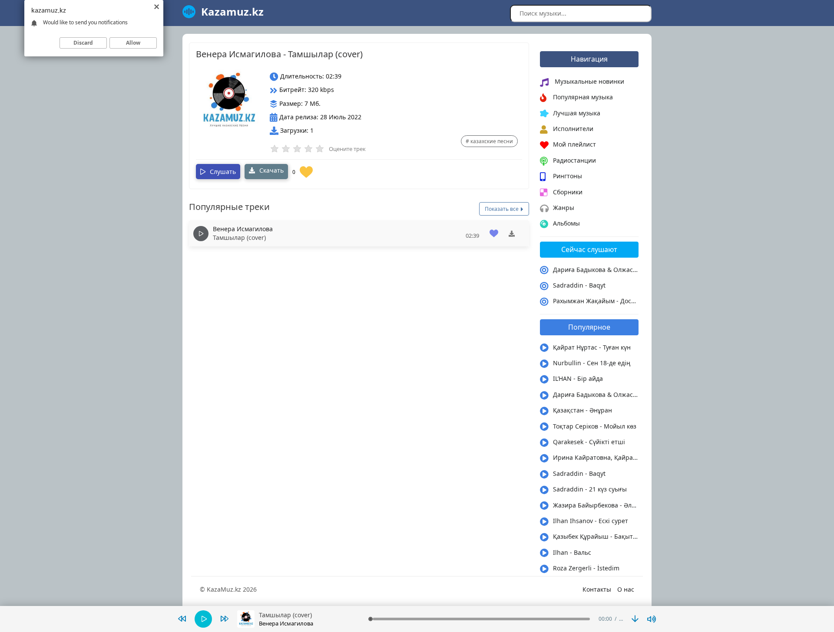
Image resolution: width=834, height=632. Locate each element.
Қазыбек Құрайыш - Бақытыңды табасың (596, 536)
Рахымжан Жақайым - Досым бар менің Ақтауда (596, 301)
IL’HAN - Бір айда (578, 378)
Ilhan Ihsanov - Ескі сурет (590, 521)
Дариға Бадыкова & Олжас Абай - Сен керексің (596, 269)
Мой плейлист (574, 144)
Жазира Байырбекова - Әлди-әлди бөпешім (596, 505)
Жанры (563, 207)
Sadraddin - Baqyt (579, 285)
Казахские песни (491, 141)
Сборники (567, 192)
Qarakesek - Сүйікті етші (589, 442)
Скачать (271, 170)
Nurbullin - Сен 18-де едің (591, 363)
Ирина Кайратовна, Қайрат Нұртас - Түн (596, 457)
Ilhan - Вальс (572, 552)
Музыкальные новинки (588, 81)
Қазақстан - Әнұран (582, 410)
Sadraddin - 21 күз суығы (590, 489)
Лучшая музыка (576, 113)
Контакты (596, 589)
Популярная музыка (583, 97)
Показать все (502, 209)
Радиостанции (574, 160)
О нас (625, 589)
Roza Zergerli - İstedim (586, 568)
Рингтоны (567, 176)
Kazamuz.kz (232, 11)
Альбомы (566, 223)
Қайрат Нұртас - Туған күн (592, 347)
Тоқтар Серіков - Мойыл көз (594, 426)
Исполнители (573, 128)
